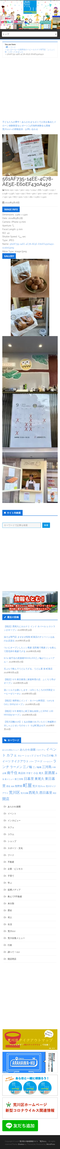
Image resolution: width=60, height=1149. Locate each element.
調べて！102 (14, 952)
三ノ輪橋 (37, 767)
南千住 (12, 773)
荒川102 (41, 786)
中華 (54, 767)
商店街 (22, 773)
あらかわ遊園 (28, 749)
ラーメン (16, 767)
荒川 (34, 786)
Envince (21, 1144)
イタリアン (40, 750)
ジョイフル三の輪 (44, 755)
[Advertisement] (30, 89)
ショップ (29, 755)
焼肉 (12, 786)
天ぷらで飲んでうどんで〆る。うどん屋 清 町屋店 (28, 669)
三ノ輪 (27, 767)
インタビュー (14, 820)
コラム (11, 834)
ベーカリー (47, 762)
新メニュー (9, 779)
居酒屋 (49, 773)
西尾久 (34, 793)
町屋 (27, 785)
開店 (5, 799)
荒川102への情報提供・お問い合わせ (20, 129)
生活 (10, 924)
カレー (21, 755)
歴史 (8, 786)
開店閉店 (12, 959)
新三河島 (19, 779)
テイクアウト (20, 761)
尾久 (41, 773)
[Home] (7, 47)
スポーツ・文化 (15, 848)
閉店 (54, 793)
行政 (10, 945)
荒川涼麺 (24, 793)
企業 (4, 773)
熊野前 (18, 786)
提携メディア (14, 889)
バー (31, 761)
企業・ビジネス (15, 869)
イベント (12, 813)
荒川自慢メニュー (16, 938)
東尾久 (39, 779)
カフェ (11, 755)
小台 (35, 773)
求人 (10, 917)
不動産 (11, 862)
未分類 (11, 903)
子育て (29, 773)
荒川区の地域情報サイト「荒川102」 (34, 1141)
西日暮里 (45, 793)
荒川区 (14, 792)
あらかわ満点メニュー (10, 750)
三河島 (47, 767)
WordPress (50, 1144)
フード (38, 761)
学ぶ (10, 883)
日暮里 (29, 779)
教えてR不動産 (15, 896)
